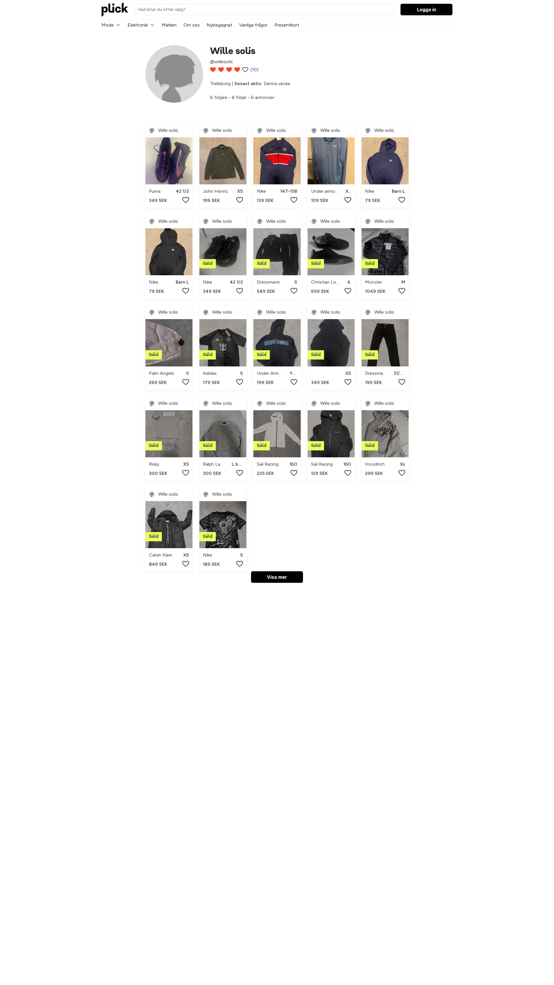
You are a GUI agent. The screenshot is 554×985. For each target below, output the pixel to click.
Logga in (426, 9)
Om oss (192, 25)
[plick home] (115, 9)
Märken (169, 25)
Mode (108, 25)
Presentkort (286, 25)
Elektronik (138, 25)
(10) (254, 69)
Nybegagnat (219, 25)
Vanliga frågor (253, 25)
